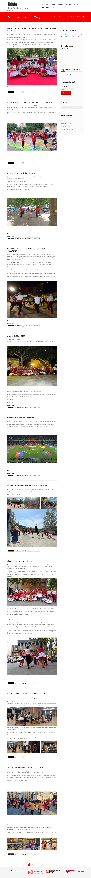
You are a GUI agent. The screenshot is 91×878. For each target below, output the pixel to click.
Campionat (60, 4)
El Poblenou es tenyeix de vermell (21, 561)
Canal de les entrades (67, 123)
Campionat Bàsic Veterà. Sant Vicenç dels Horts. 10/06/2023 (27, 249)
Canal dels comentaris (67, 126)
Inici (42, 4)
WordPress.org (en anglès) (68, 129)
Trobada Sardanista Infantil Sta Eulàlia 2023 (25, 767)
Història (53, 4)
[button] (56, 66)
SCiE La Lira (68, 36)
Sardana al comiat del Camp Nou (21, 417)
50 (39, 864)
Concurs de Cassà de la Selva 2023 (21, 173)
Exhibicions (68, 4)
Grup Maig (33, 17)
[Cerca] (53, 7)
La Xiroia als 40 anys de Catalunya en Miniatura (27, 485)
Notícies (76, 4)
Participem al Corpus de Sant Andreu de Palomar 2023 (30, 102)
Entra (63, 120)
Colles (46, 4)
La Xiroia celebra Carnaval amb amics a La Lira (26, 693)
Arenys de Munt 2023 (16, 336)
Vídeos (42, 7)
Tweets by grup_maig (66, 74)
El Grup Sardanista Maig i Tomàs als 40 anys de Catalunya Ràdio (31, 29)
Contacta (48, 7)
